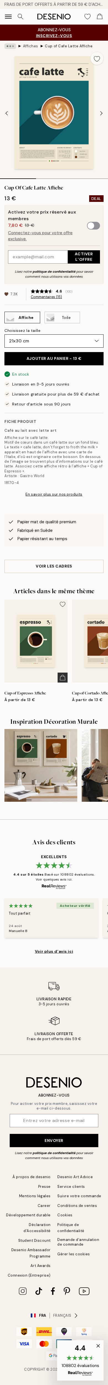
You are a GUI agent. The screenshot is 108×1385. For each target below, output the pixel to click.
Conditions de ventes (77, 1205)
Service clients (71, 1186)
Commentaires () (46, 297)
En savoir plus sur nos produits (53, 494)
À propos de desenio (31, 1177)
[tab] (18, 177)
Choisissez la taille (22, 330)
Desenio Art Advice (75, 1177)
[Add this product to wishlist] (97, 58)
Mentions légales (35, 1196)
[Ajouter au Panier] (63, 678)
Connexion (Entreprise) (29, 1275)
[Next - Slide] (101, 113)
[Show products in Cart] (100, 16)
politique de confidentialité (54, 271)
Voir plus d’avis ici (54, 951)
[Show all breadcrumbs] (10, 46)
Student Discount (34, 1240)
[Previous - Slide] (6, 113)
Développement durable (28, 1215)
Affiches (30, 46)
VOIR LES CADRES (54, 566)
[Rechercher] (20, 16)
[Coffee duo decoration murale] (40, 765)
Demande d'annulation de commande (78, 1242)
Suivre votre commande (79, 1196)
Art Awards (40, 1265)
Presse (44, 1186)
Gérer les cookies (73, 1254)
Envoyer (54, 1140)
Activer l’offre (84, 256)
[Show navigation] (8, 16)
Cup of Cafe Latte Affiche (68, 46)
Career (44, 1205)
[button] (80, 1360)
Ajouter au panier (54, 358)
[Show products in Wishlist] (87, 16)
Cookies (65, 1215)
